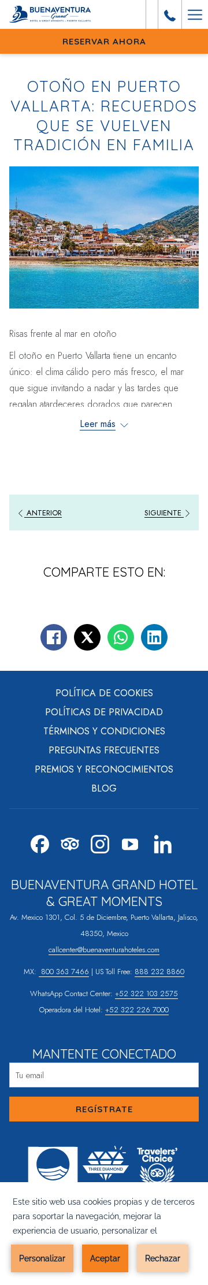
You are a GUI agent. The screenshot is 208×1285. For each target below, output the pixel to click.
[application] (104, 1233)
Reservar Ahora (104, 41)
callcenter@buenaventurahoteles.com (104, 949)
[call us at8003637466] (170, 14)
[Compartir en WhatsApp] (120, 637)
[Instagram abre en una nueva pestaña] (100, 842)
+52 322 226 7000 (137, 1009)
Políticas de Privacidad (104, 712)
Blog (104, 788)
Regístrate (104, 1109)
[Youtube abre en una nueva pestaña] (130, 842)
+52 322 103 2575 (146, 993)
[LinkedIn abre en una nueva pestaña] (163, 842)
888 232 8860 (159, 971)
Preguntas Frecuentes (104, 750)
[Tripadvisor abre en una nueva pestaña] (70, 842)
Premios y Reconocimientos (104, 769)
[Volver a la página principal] (53, 14)
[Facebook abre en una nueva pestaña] (40, 842)
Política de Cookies (104, 693)
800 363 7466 (64, 971)
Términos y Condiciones (104, 731)
